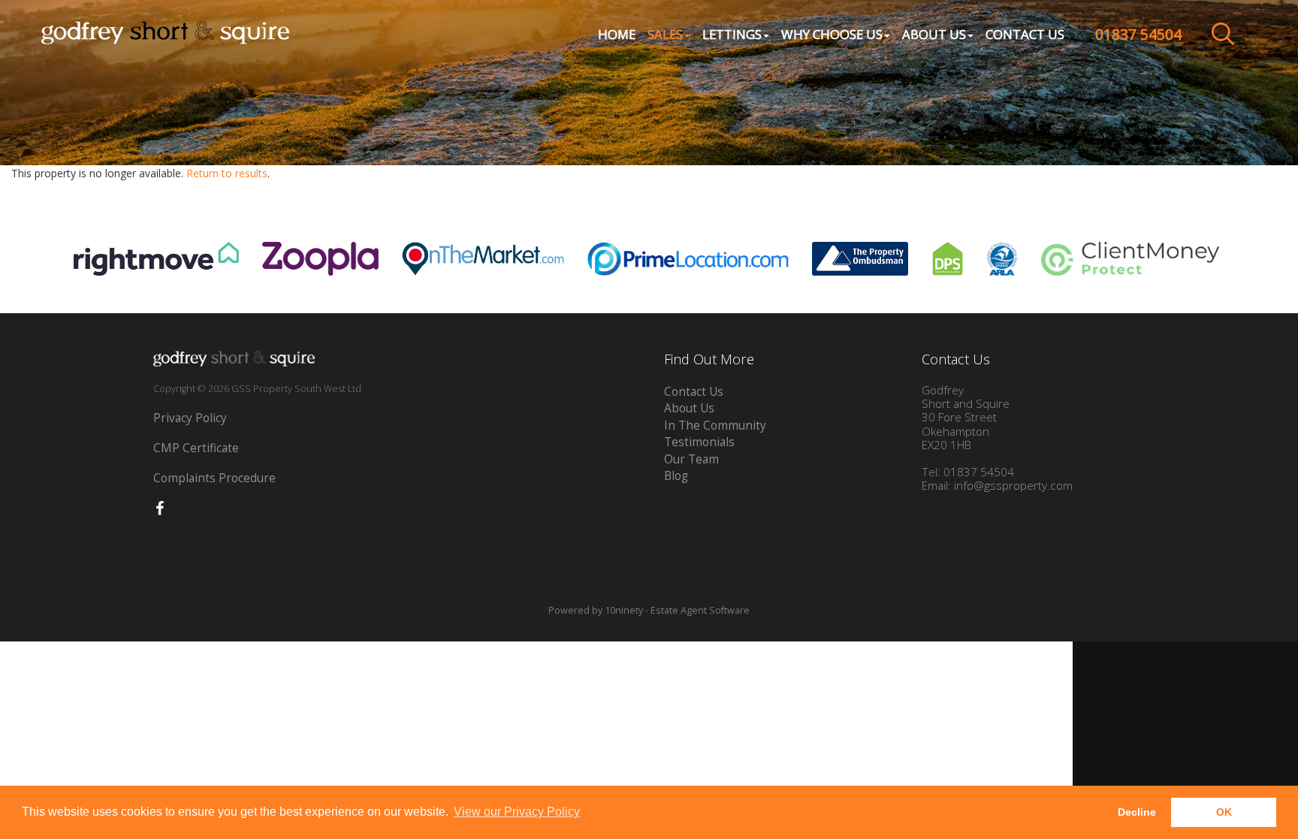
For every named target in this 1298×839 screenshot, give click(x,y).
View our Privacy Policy (517, 811)
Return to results (226, 173)
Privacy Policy (190, 418)
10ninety (624, 610)
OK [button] (1224, 812)
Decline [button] (1137, 812)
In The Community (715, 425)
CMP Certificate (196, 448)
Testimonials (699, 442)
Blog (676, 476)
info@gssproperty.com (1013, 485)
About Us (689, 408)
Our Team (691, 459)
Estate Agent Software (700, 610)
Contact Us (1025, 34)
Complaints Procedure (214, 478)
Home (616, 34)
